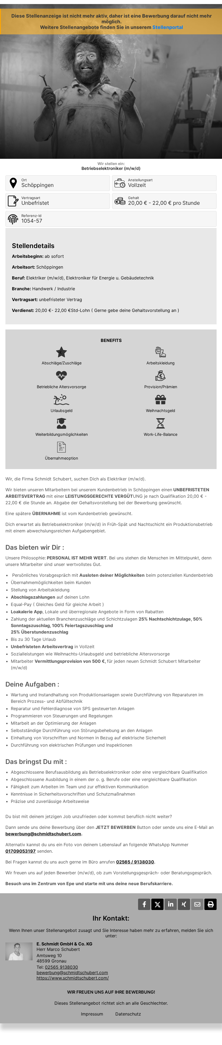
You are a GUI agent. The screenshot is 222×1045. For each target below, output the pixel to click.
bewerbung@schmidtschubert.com (43, 833)
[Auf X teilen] (157, 904)
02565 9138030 (61, 967)
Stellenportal (167, 27)
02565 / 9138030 (135, 862)
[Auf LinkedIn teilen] (171, 904)
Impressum (92, 1014)
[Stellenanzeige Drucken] (210, 904)
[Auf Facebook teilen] (144, 904)
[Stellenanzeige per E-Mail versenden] (197, 904)
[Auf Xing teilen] (184, 904)
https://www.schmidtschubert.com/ (73, 978)
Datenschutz (128, 1014)
